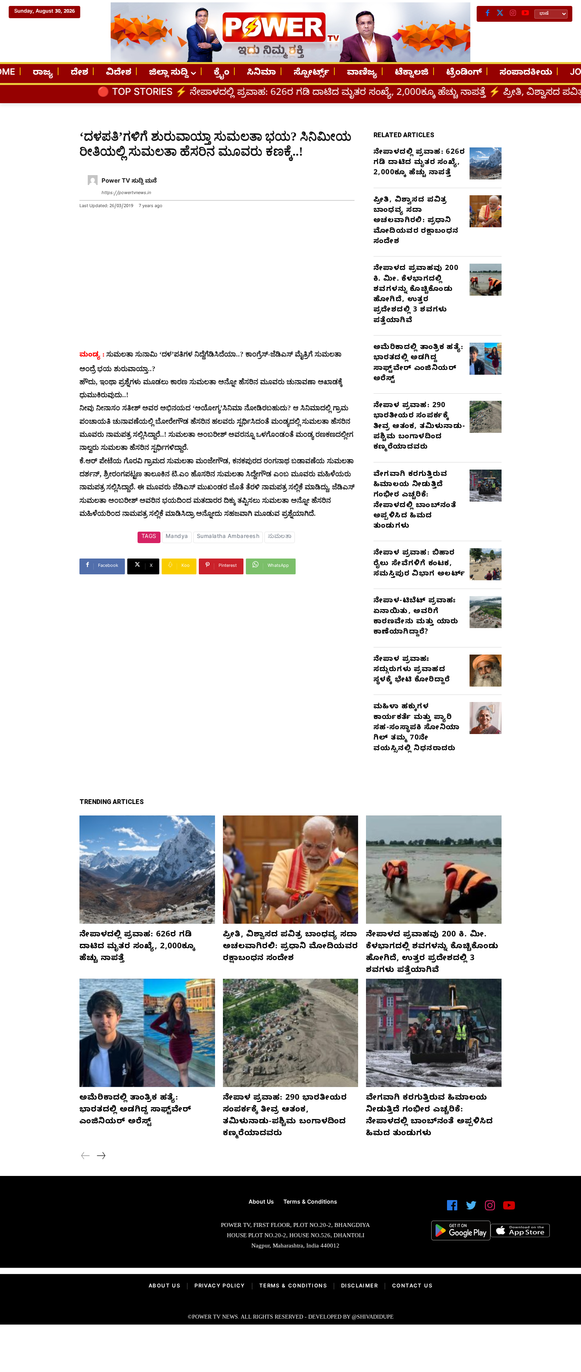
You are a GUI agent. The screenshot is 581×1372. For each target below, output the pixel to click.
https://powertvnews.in (126, 193)
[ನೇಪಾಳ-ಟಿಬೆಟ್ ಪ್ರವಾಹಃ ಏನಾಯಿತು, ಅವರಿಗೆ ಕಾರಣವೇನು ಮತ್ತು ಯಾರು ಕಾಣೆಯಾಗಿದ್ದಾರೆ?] (486, 612)
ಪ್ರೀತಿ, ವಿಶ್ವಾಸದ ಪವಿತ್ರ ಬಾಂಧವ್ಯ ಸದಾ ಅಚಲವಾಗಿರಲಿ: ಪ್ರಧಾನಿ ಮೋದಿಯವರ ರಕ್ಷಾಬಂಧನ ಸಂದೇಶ (416, 221)
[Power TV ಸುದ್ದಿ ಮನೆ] (93, 187)
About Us (164, 1286)
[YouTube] (525, 14)
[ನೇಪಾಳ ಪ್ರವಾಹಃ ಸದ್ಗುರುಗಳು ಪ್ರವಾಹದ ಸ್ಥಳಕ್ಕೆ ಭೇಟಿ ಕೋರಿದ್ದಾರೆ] (486, 671)
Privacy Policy (219, 1286)
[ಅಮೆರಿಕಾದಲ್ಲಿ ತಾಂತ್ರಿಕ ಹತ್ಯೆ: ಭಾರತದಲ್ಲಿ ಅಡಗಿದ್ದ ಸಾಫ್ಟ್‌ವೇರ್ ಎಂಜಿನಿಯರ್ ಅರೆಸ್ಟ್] (486, 359)
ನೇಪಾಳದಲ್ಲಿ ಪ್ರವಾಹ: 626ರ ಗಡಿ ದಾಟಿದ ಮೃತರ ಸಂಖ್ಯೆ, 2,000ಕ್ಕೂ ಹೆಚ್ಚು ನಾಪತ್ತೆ (250, 93)
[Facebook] (487, 14)
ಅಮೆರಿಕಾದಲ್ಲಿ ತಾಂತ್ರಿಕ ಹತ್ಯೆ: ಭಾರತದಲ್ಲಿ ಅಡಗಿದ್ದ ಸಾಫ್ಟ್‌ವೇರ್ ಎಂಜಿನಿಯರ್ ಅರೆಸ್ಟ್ (419, 363)
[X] (500, 14)
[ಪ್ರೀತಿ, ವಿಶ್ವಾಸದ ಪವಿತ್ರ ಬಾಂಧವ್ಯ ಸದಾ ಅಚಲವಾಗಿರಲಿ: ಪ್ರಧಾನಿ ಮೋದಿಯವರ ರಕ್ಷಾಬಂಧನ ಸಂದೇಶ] (486, 211)
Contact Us (412, 1286)
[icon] (452, 1209)
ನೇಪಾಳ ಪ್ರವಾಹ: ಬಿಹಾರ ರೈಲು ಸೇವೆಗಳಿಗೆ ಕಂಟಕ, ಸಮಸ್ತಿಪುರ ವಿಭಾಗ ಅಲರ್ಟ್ (419, 564)
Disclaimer (359, 1286)
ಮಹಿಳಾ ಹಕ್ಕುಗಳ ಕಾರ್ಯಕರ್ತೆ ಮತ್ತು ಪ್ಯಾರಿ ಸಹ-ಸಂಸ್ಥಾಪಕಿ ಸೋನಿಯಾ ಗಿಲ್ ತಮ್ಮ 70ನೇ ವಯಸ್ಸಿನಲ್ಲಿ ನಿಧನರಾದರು (417, 728)
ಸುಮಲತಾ (279, 537)
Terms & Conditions (293, 1286)
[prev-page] (85, 1157)
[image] (100, 1224)
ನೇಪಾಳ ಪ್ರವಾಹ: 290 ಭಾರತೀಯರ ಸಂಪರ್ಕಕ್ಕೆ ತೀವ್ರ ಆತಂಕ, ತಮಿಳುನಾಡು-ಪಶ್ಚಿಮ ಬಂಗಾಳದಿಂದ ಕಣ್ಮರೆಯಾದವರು (420, 427)
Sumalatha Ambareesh (228, 537)
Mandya (177, 537)
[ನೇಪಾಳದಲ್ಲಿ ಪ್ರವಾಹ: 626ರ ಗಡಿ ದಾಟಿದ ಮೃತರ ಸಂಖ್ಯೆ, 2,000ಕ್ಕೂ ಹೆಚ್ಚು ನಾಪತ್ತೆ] (486, 163)
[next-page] (100, 1157)
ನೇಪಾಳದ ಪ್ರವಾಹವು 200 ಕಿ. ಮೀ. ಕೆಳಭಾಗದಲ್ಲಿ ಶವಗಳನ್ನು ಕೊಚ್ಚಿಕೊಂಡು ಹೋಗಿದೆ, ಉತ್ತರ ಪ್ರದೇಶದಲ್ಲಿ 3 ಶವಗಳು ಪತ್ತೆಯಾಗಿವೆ (416, 295)
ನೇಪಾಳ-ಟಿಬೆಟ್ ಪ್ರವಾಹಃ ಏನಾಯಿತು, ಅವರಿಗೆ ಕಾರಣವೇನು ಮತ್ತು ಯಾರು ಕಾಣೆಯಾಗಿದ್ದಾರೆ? (416, 617)
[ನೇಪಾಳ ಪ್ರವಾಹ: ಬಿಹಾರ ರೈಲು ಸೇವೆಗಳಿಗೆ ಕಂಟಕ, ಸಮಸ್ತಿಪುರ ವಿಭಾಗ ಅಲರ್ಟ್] (486, 564)
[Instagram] (513, 14)
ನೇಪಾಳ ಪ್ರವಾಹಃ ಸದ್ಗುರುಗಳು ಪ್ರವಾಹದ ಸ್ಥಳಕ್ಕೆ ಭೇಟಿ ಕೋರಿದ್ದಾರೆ (412, 670)
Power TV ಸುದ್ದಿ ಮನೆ (129, 182)
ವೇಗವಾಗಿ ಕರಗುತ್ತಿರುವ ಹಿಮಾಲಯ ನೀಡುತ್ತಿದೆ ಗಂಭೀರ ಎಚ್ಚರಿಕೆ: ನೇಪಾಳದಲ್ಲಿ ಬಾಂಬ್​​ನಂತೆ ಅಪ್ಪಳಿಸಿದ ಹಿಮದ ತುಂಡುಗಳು (415, 501)
